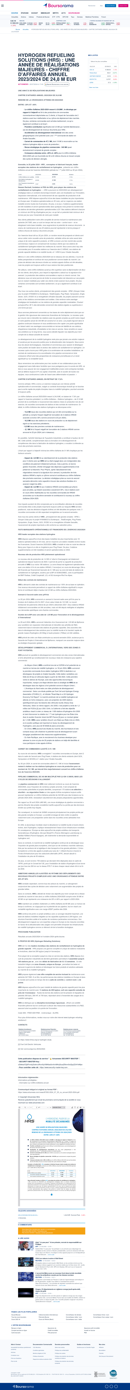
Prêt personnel (52, 1333)
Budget (34, 13)
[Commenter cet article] (13, 54)
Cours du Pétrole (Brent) (46, 1319)
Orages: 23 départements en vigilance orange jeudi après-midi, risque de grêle (57, 1290)
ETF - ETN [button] (56, 17)
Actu (63, 13)
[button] (2, 5)
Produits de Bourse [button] (43, 17)
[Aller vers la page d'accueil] (64, 5)
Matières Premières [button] (92, 17)
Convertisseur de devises (73, 1315)
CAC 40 (13, 21)
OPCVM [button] (65, 17)
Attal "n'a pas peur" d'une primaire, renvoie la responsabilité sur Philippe (58, 1243)
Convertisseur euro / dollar (74, 1319)
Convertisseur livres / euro (101, 1315)
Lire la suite (51, 1254)
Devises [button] (80, 17)
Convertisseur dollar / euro (74, 1317)
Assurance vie (52, 1328)
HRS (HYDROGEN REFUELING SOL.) (28, 1215)
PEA (85, 1333)
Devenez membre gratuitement (44, 1233)
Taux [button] (72, 17)
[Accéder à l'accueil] (12, 29)
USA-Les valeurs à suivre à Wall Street (49, 1258)
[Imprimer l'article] (13, 71)
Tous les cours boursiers (18, 1317)
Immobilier (45, 13)
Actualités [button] (14, 17)
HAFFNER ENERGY (95, 76)
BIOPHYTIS (93, 79)
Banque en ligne (16, 1328)
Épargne (25, 13)
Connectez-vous (42, 1231)
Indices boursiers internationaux (48, 1315)
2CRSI (91, 82)
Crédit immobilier (53, 1330)
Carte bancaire (15, 1333)
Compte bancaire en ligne (19, 1330)
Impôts (56, 13)
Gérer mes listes (93, 87)
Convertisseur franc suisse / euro (103, 1317)
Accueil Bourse (15, 1315)
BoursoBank (74, 13)
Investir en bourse (89, 1330)
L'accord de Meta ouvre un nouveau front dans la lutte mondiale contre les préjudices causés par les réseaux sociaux (58, 1274)
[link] (13, 1352)
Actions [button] (23, 17)
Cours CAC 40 (15, 1319)
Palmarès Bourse (44, 1317)
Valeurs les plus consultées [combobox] (99, 61)
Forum (103, 17)
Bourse (14, 13)
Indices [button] (31, 17)
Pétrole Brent (93, 73)
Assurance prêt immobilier (92, 1328)
